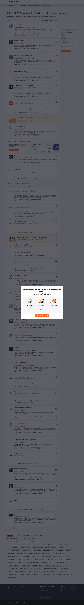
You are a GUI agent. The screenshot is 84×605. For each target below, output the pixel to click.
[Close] (62, 287)
